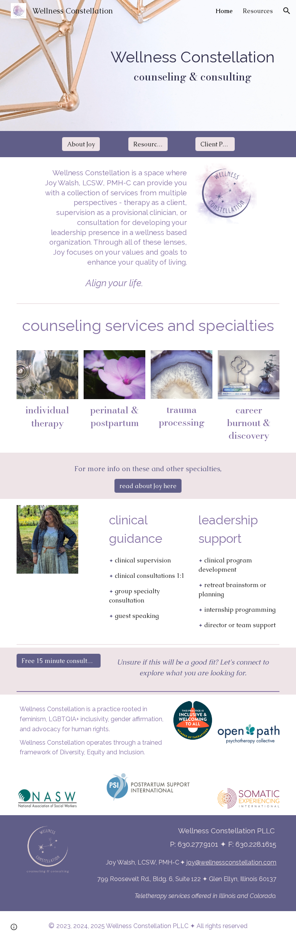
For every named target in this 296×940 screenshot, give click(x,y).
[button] (287, 11)
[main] (193, 65)
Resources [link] (258, 11)
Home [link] (224, 11)
